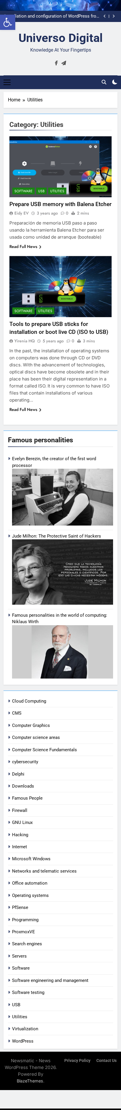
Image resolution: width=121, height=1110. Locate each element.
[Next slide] (113, 16)
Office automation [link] (29, 883)
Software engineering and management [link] (50, 980)
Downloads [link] (23, 786)
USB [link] (16, 1004)
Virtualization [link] (25, 1028)
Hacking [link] (20, 834)
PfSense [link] (20, 907)
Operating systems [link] (30, 895)
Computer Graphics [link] (31, 725)
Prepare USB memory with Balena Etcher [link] (60, 204)
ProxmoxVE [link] (23, 931)
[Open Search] (104, 82)
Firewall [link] (19, 810)
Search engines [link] (27, 943)
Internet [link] (19, 846)
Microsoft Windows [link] (31, 858)
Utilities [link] (19, 1016)
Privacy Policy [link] (77, 1060)
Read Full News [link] (23, 246)
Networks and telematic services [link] (44, 871)
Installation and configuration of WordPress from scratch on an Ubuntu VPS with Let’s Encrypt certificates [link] (52, 16)
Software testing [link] (28, 992)
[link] (7, 22)
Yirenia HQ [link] (24, 341)
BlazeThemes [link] (30, 1080)
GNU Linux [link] (22, 822)
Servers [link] (19, 956)
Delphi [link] (18, 774)
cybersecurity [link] (25, 761)
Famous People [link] (27, 798)
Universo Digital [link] (61, 38)
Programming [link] (25, 919)
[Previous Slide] (105, 16)
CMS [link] (16, 713)
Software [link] (21, 968)
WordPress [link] (22, 1041)
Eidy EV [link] (21, 213)
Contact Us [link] (106, 1060)
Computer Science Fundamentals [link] (44, 749)
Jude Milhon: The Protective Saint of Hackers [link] (56, 536)
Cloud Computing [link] (29, 701)
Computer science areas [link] (36, 737)
